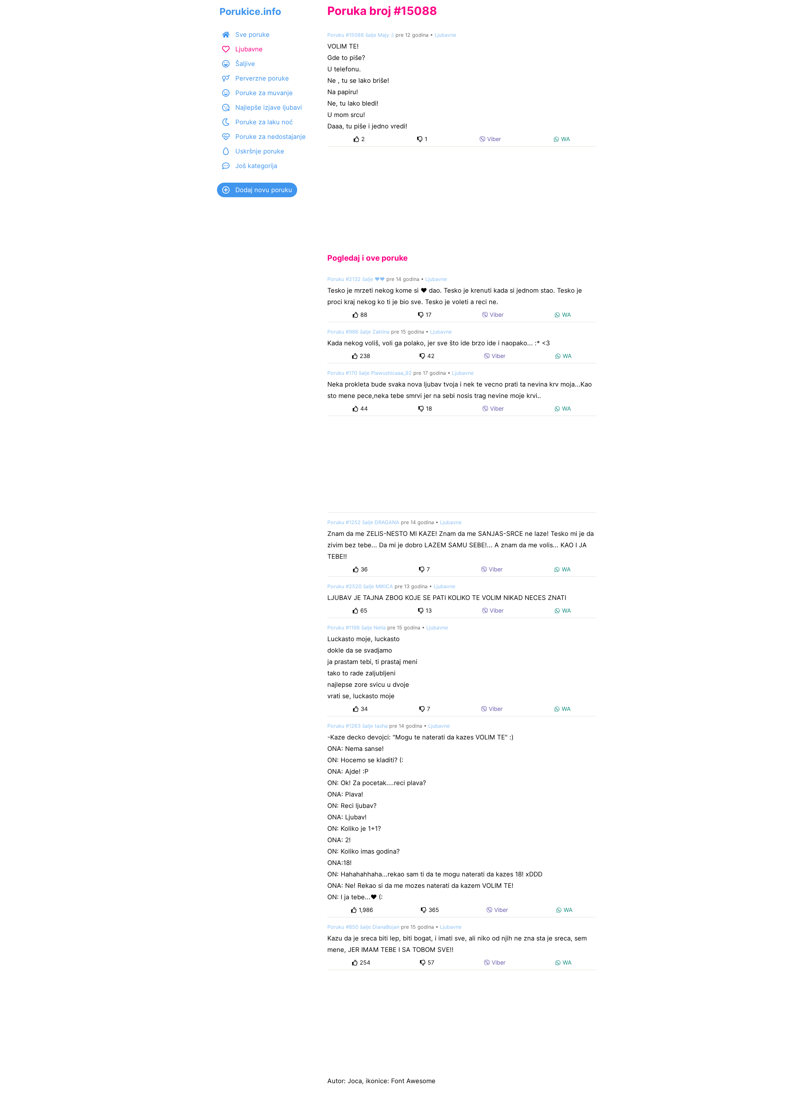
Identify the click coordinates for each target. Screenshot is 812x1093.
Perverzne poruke (262, 78)
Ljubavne (249, 49)
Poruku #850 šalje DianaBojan (363, 927)
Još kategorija (256, 166)
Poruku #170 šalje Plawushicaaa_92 (369, 373)
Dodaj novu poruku (263, 190)
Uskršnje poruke (259, 151)
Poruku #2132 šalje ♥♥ (356, 279)
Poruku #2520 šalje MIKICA (360, 586)
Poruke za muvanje (264, 93)
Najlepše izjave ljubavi (268, 107)
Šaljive (245, 64)
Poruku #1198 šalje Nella (356, 627)
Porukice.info (250, 11)
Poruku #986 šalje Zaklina (358, 332)
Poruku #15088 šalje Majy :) (360, 35)
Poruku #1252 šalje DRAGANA (363, 522)
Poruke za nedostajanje (270, 136)
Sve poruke (252, 34)
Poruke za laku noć (264, 122)
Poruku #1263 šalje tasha (357, 726)
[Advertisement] (461, 194)
